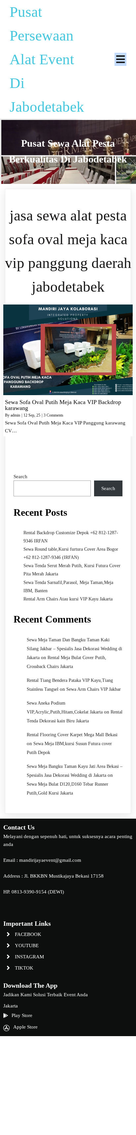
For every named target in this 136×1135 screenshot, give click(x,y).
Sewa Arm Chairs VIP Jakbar (93, 689)
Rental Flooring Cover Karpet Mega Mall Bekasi (72, 734)
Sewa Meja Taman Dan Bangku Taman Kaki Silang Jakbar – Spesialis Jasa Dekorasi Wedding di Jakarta (74, 648)
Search (20, 476)
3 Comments (53, 415)
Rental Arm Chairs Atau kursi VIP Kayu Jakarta (68, 599)
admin (15, 415)
